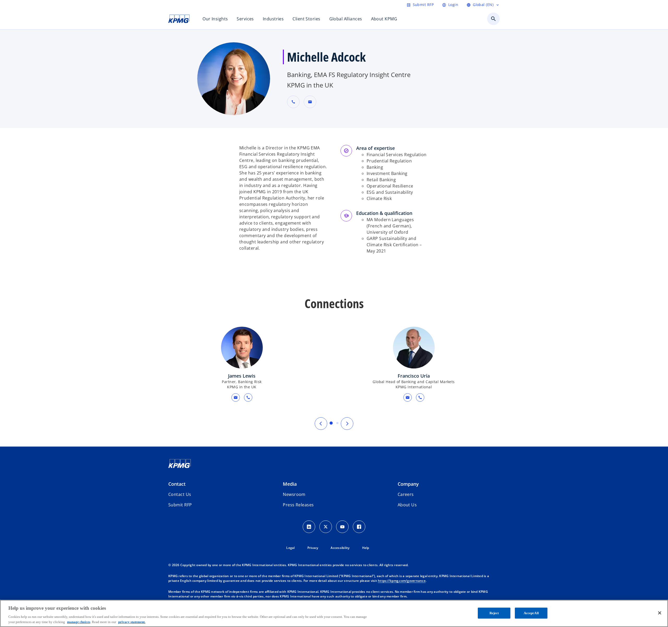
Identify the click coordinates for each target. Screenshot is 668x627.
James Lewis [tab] (331, 423)
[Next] (347, 423)
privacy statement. (131, 622)
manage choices (78, 622)
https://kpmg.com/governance (402, 580)
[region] (334, 613)
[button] (310, 102)
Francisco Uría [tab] (337, 423)
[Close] (659, 613)
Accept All (531, 613)
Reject (494, 613)
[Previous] (321, 423)
